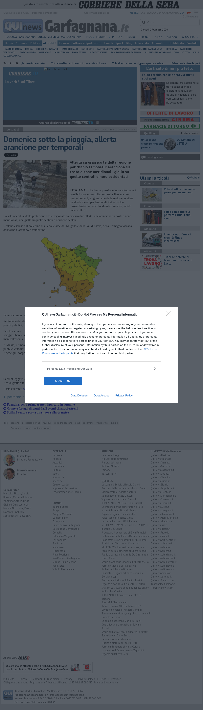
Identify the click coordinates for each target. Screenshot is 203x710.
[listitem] (101, 369)
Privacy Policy (124, 395)
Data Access (101, 395)
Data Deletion (79, 395)
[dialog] (101, 355)
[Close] (170, 315)
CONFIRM (63, 380)
